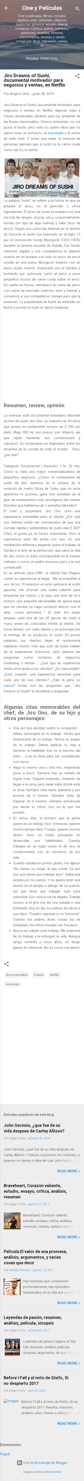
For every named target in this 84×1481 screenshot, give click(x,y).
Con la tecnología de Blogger (44, 1463)
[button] (77, 76)
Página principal (42, 59)
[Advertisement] (42, 354)
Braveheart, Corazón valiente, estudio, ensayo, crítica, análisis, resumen (35, 1191)
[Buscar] (77, 9)
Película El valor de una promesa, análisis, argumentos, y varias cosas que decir (35, 1257)
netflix (54, 975)
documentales (17, 975)
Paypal (5, 1454)
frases (39, 975)
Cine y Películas (42, 8)
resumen (12, 984)
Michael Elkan (53, 1471)
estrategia (55, 133)
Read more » (68, 1171)
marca (9, 686)
